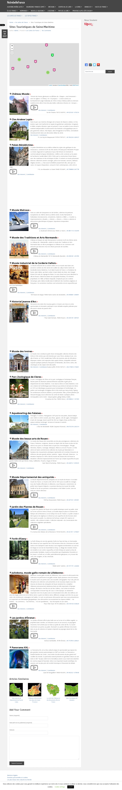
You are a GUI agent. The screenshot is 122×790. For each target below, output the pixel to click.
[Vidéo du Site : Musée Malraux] (34, 228)
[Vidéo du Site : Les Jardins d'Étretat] (34, 638)
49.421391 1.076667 (73, 532)
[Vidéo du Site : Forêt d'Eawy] (34, 564)
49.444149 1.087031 (73, 318)
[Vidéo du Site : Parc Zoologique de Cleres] (13, 404)
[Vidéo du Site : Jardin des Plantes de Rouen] (34, 530)
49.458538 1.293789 (73, 256)
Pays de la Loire (64, 11)
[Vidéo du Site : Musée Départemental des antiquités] (34, 498)
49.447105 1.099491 (73, 500)
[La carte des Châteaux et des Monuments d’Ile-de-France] (53, 689)
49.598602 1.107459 (73, 399)
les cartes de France (14, 16)
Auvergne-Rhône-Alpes (15, 7)
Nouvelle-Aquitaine (38, 11)
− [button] (12, 48)
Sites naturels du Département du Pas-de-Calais (16, 700)
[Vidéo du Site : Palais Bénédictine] (13, 174)
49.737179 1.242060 (73, 566)
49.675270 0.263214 (73, 426)
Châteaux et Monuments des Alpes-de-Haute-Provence (34, 700)
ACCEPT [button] (70, 787)
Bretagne (52, 7)
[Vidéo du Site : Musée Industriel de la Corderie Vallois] (13, 292)
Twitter (94, 64)
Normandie (24, 11)
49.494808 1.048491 (73, 295)
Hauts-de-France (101, 7)
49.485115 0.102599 (73, 231)
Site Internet (42, 110)
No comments (46, 30)
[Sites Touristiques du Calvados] (72, 689)
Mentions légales (12, 775)
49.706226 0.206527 (73, 137)
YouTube (98, 64)
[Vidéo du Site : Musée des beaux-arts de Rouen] (13, 468)
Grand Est (88, 7)
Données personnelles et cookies (17, 777)
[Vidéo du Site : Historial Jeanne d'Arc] (34, 316)
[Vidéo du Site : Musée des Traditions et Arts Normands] (34, 254)
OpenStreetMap (62, 85)
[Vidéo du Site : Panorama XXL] (34, 670)
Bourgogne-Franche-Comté (36, 7)
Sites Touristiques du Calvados (71, 699)
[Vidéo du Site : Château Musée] (34, 110)
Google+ (90, 64)
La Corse (78, 7)
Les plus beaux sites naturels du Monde (19, 780)
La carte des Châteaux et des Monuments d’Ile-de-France (53, 700)
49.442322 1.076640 (73, 672)
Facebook (86, 64)
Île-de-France (12, 11)
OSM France (76, 85)
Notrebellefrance (16, 2)
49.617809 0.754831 (73, 367)
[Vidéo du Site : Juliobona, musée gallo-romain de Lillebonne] (13, 609)
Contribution (51, 110)
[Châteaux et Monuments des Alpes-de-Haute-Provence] (35, 689)
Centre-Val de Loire (65, 7)
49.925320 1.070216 (73, 112)
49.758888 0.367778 (73, 169)
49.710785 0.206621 (73, 641)
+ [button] (12, 45)
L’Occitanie (52, 11)
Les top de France (31, 16)
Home (11, 22)
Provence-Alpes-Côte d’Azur (82, 11)
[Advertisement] (44, 37)
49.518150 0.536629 (73, 604)
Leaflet (50, 85)
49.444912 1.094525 (73, 463)
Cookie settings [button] (60, 787)
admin (16, 30)
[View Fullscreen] (12, 52)
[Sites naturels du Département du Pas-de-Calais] (16, 689)
